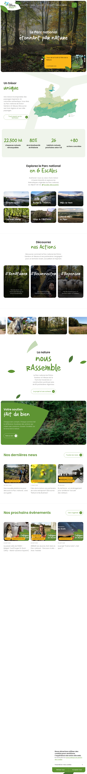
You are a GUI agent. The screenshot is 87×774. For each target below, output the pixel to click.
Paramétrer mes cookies (63, 765)
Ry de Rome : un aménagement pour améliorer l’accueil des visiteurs (70, 490)
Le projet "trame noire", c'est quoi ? (68, 547)
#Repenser (71, 274)
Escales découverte (51, 185)
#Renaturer (16, 274)
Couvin (8, 538)
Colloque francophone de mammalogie (56, 58)
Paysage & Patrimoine (66, 478)
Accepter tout (77, 770)
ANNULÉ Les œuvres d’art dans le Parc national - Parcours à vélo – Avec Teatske (43, 548)
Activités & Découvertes (12, 481)
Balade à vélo (36, 535)
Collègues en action (18, 538)
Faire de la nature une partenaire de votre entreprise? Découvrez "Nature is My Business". (43, 490)
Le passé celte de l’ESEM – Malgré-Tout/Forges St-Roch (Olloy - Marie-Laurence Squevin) (16, 548)
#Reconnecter (43, 274)
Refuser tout (60, 770)
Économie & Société (38, 481)
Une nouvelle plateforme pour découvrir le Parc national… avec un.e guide (16, 490)
